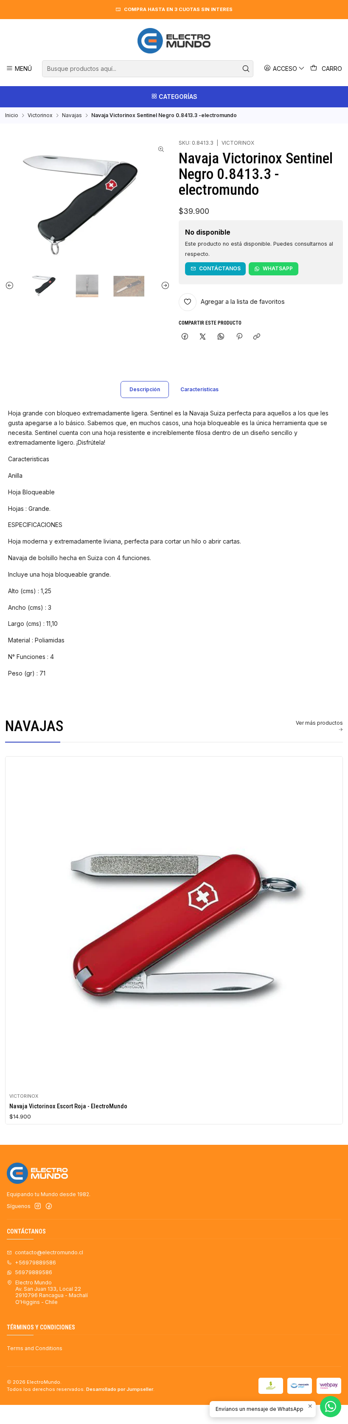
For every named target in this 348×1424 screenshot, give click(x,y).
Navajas (72, 115)
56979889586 (33, 1272)
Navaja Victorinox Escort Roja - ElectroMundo (68, 1106)
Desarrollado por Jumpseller (119, 1389)
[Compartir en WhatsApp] (221, 337)
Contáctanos (220, 268)
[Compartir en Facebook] (185, 337)
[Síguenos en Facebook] (49, 1206)
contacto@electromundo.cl (49, 1252)
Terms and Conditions (34, 1348)
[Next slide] (163, 285)
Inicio (11, 115)
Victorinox (40, 115)
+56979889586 (35, 1262)
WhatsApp (278, 268)
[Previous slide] (11, 285)
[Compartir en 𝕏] (202, 337)
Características (199, 389)
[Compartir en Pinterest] (239, 337)
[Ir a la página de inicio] (174, 40)
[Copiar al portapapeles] (257, 337)
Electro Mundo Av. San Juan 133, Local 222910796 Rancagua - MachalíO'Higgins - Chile (51, 1292)
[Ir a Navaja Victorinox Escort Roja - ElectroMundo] (174, 925)
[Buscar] (246, 68)
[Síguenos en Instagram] (38, 1206)
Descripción (144, 389)
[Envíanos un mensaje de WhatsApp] (330, 1406)
